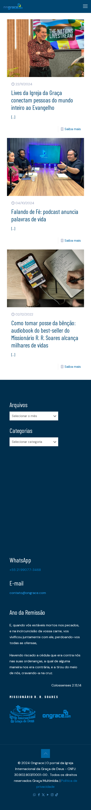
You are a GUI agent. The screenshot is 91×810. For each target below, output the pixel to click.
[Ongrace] (13, 6)
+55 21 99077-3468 (25, 570)
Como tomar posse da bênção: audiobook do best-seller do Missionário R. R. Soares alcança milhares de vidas (44, 334)
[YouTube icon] (47, 795)
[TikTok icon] (56, 795)
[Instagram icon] (52, 795)
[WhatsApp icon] (34, 795)
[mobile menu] (85, 6)
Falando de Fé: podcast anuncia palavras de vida (44, 215)
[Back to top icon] (45, 753)
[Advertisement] (45, 498)
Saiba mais (73, 129)
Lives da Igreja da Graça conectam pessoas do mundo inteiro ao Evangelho (42, 100)
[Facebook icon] (38, 795)
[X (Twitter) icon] (43, 795)
